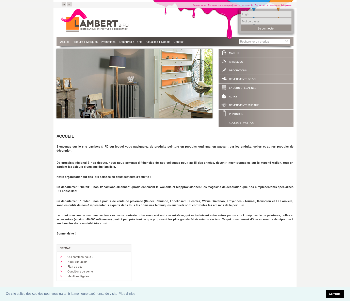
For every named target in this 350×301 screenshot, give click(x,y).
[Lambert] (94, 20)
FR (63, 4)
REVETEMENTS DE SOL (243, 79)
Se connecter (199, 5)
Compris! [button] (335, 293)
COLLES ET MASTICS (241, 122)
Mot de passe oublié (243, 5)
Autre (233, 96)
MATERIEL (235, 53)
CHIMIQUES (236, 61)
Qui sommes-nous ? (80, 257)
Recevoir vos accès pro (220, 5)
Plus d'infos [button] (127, 293)
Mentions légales (78, 276)
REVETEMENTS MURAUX (244, 105)
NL (69, 4)
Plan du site (74, 266)
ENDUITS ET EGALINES (242, 87)
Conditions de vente (80, 271)
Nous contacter (77, 262)
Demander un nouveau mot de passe (273, 5)
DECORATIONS (238, 70)
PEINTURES (236, 113)
